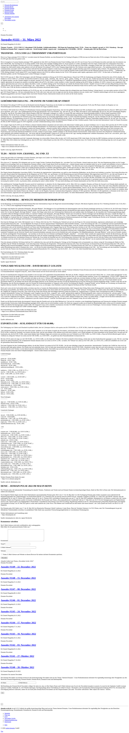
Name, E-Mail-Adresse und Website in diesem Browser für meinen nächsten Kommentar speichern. (32, 554)
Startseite (7, 713)
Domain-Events (9, 10)
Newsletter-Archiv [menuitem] (10, 20)
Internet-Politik (9, 12)
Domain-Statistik (10, 13)
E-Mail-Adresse (6, 547)
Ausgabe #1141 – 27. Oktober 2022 (17, 656)
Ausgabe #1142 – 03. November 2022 (18, 645)
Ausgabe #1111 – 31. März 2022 (21, 39)
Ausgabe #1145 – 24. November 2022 (18, 611)
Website (3, 551)
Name (3, 544)
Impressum (8, 722)
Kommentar (4, 540)
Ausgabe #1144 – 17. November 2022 (18, 622)
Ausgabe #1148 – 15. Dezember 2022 (18, 578)
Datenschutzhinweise (11, 720)
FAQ (6, 716)
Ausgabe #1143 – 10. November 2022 (18, 634)
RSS (6, 725)
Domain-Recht (9, 7)
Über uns (7, 715)
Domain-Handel (9, 8)
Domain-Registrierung (11, 5)
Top (2, 731)
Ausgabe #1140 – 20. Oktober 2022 (17, 667)
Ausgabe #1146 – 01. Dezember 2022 (18, 600)
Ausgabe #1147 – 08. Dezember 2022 (18, 589)
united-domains (10, 728)
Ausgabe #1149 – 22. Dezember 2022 (18, 567)
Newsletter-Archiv (10, 718)
